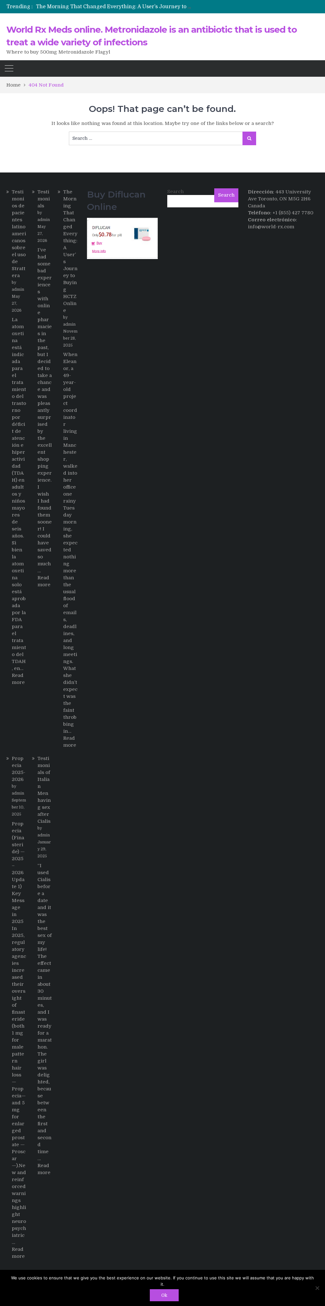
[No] (317, 1288)
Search (175, 191)
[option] (115, 6)
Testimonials (43, 199)
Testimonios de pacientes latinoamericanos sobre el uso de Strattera (19, 233)
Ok (164, 1295)
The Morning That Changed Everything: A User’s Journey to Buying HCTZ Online (138, 7)
